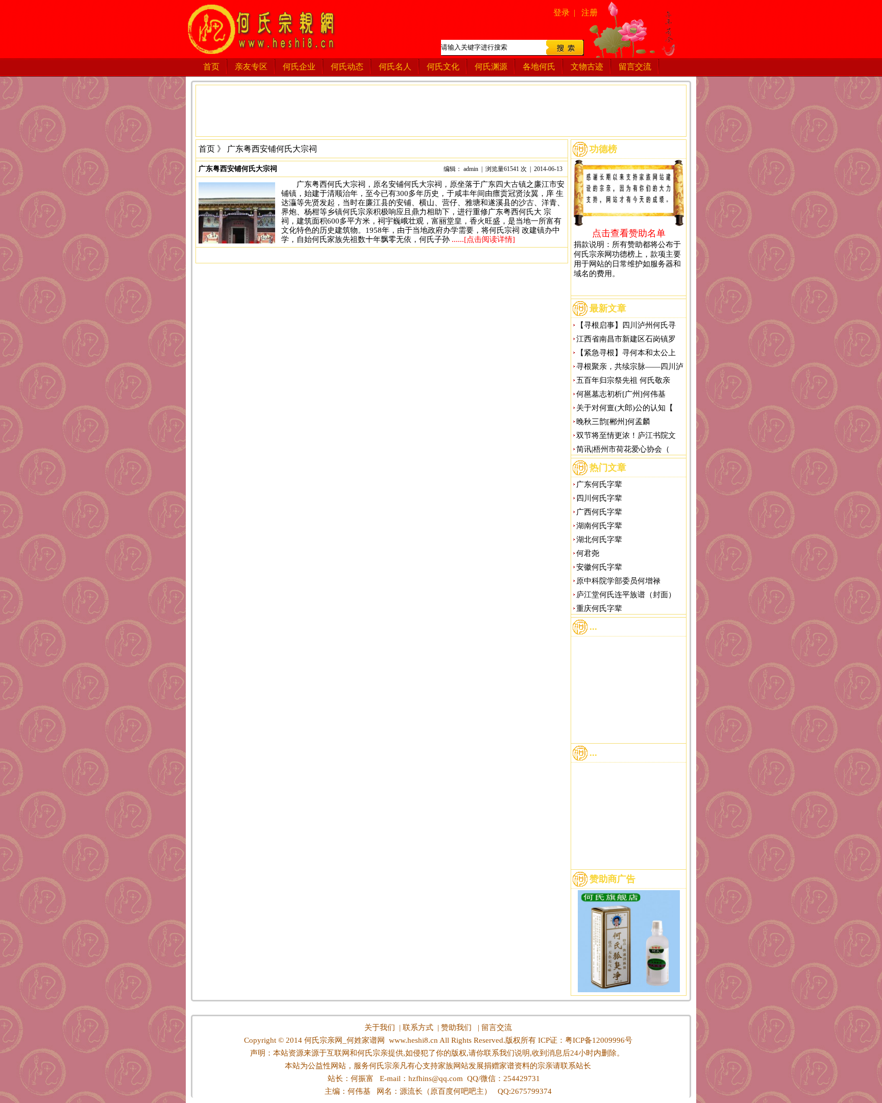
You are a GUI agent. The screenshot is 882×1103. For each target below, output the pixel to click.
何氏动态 (347, 66)
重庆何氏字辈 (599, 608)
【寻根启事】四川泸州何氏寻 (626, 325)
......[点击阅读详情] (483, 239)
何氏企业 (299, 66)
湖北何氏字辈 (599, 539)
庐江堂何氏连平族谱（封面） (626, 595)
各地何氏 (539, 66)
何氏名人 (395, 66)
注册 (589, 12)
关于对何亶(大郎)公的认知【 (624, 408)
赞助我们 (456, 1027)
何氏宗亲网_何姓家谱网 (343, 1040)
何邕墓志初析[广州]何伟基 (621, 394)
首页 (211, 66)
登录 (561, 12)
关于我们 (379, 1027)
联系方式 (418, 1027)
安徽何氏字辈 (599, 567)
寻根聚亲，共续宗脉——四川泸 (629, 366)
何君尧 (587, 553)
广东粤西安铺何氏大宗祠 (238, 169)
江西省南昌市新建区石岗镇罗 (626, 339)
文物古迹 (587, 66)
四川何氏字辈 (599, 498)
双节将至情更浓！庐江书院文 (626, 435)
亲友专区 (251, 66)
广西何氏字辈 (599, 512)
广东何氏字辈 (599, 484)
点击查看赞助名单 (629, 232)
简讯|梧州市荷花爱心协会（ (623, 449)
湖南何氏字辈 (599, 526)
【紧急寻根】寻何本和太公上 (626, 353)
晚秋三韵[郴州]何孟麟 (613, 422)
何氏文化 (443, 66)
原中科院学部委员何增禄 (618, 581)
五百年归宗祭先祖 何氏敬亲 (623, 380)
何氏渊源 (491, 66)
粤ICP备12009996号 (598, 1040)
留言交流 (635, 66)
